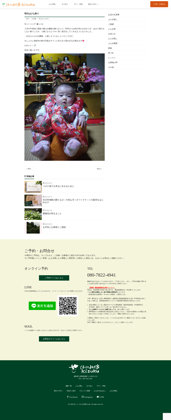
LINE (101, 397)
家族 (110, 48)
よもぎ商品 (113, 391)
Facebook (73, 397)
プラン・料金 (78, 4)
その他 (41, 24)
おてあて (65, 4)
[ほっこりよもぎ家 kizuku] (18, 4)
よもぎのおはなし (100, 391)
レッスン (112, 58)
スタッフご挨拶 (84, 391)
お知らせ (112, 34)
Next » (99, 169)
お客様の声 (112, 62)
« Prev (28, 169)
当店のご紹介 (71, 391)
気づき (111, 53)
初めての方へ (92, 4)
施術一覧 (69, 386)
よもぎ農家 (112, 43)
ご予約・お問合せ (159, 4)
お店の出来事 (113, 15)
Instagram (88, 397)
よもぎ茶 (112, 29)
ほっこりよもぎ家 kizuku (82, 404)
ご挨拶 (111, 24)
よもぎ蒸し (52, 4)
